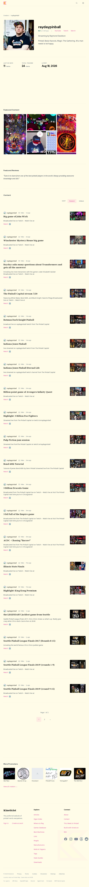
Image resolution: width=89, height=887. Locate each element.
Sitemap (52, 874)
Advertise (62, 874)
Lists (35, 836)
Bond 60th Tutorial (13, 463)
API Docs (14, 881)
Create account (17, 823)
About (66, 815)
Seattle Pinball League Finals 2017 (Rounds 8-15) (29, 640)
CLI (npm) (49, 881)
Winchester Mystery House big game (23, 240)
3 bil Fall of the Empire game (18, 514)
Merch (73, 31)
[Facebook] (65, 839)
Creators (6, 15)
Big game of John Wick (15, 216)
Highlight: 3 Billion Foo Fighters (20, 415)
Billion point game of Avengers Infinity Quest (27, 391)
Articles (36, 815)
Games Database (40, 828)
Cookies (34, 874)
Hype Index (38, 819)
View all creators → (10, 787)
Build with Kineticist (71, 828)
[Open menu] (83, 3)
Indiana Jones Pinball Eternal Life (21, 367)
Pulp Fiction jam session (16, 440)
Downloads (38, 862)
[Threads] (81, 839)
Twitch (65, 31)
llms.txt (33, 881)
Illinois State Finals (13, 566)
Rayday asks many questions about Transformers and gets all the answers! (32, 266)
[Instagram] (71, 839)
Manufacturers (39, 845)
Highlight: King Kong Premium (20, 590)
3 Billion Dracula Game (15, 488)
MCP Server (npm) (59, 881)
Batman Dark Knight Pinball (18, 319)
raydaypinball (12, 213)
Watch (7, 224)
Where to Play (39, 823)
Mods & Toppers (40, 849)
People (36, 841)
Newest (72, 201)
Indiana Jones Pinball (14, 343)
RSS (65, 832)
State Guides (38, 858)
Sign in (6, 823)
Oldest (81, 201)
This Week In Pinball (71, 823)
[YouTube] (76, 839)
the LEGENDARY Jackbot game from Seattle (26, 614)
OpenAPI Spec (24, 881)
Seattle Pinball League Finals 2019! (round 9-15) (29, 688)
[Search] (76, 3)
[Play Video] (39, 134)
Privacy (19, 874)
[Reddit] (86, 839)
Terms (27, 874)
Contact (66, 819)
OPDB (31, 877)
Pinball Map (16, 877)
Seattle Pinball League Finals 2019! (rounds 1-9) (28, 664)
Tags (35, 854)
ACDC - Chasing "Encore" (16, 540)
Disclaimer (43, 874)
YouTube (58, 31)
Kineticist (9, 810)
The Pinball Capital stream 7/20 (20, 293)
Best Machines (39, 832)
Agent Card (40, 881)
